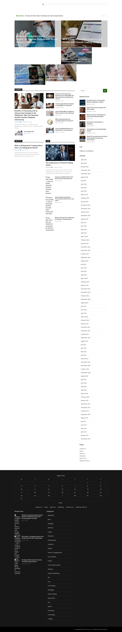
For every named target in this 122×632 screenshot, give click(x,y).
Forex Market (52, 557)
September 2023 (85, 257)
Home (81, 451)
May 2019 (84, 428)
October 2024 (85, 212)
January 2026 (84, 167)
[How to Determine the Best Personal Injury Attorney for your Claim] (50, 205)
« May (60, 503)
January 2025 (84, 201)
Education (51, 536)
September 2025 (85, 173)
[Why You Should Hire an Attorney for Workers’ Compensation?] (50, 224)
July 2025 (83, 180)
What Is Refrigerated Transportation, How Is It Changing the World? (29, 147)
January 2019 (84, 435)
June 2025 (84, 184)
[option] (65, 16)
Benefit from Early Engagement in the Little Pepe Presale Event (44, 16)
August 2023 (84, 261)
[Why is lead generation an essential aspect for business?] (50, 121)
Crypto (50, 532)
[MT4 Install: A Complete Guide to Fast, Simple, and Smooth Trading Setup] (84, 33)
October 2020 (85, 369)
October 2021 (85, 334)
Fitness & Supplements (55, 552)
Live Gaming (51, 585)
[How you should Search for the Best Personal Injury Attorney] (50, 185)
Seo (49, 602)
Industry (18, 141)
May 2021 (84, 351)
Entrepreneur (52, 540)
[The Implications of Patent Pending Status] (60, 153)
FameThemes (103, 629)
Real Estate (51, 598)
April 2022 (84, 313)
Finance (50, 548)
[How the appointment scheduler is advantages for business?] (50, 105)
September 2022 (85, 299)
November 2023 (85, 250)
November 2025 (85, 170)
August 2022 (84, 303)
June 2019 (84, 425)
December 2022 (85, 289)
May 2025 (84, 187)
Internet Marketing (53, 573)
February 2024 (85, 240)
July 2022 (83, 306)
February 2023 (85, 282)
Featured (50, 544)
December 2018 (85, 439)
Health (50, 561)
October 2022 (85, 296)
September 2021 (85, 337)
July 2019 (83, 421)
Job (49, 577)
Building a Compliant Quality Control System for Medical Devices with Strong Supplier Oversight (32, 516)
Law (48, 141)
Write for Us (83, 458)
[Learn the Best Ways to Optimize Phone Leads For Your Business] (50, 113)
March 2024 (84, 236)
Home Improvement (54, 565)
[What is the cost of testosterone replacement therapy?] (61, 72)
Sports (50, 606)
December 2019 (85, 404)
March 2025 (84, 194)
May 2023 (84, 271)
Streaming (51, 610)
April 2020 (84, 390)
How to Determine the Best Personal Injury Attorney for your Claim (64, 199)
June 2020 (84, 383)
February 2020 (85, 397)
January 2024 (84, 243)
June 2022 (84, 310)
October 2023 (85, 254)
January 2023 (84, 285)
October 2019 (85, 411)
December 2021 (85, 327)
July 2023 (83, 264)
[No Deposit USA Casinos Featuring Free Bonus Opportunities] (76, 55)
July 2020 (83, 379)
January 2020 (84, 400)
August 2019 (84, 418)
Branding (50, 523)
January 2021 (84, 358)
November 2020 (85, 365)
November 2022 (85, 292)
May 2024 (84, 229)
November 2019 (85, 407)
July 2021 (83, 344)
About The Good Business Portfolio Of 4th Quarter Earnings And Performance (97, 138)
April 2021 (84, 355)
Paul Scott (17, 122)
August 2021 (84, 341)
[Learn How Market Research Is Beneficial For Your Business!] (50, 130)
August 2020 (84, 376)
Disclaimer (83, 456)
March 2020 (84, 393)
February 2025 (85, 198)
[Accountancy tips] (19, 133)
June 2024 (84, 226)
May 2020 (84, 386)
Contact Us (83, 449)
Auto (49, 519)
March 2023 (84, 278)
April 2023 (84, 275)
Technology (51, 615)
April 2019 (84, 432)
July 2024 (83, 222)
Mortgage (51, 590)
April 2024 (84, 233)
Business (18, 89)
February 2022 (85, 320)
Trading (50, 619)
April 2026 (84, 163)
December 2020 (85, 362)
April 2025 (84, 191)
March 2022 (84, 317)
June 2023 (84, 268)
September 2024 (85, 215)
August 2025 (84, 177)
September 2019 (85, 414)
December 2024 (85, 205)
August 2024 (84, 219)
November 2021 (85, 331)
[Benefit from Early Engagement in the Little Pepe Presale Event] (30, 74)
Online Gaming (52, 594)
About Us (82, 453)
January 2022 (84, 324)
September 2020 (85, 372)
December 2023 (85, 247)
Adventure (51, 515)
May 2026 (84, 159)
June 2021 (84, 348)
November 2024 (85, 208)
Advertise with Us (85, 461)
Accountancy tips (29, 131)
